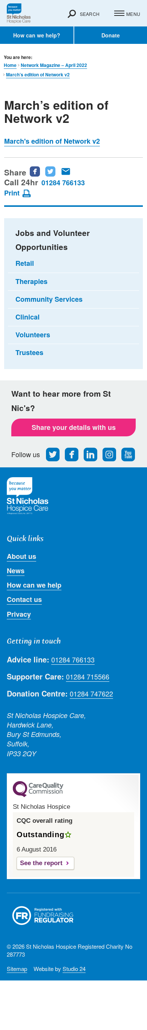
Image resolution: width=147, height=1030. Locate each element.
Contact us (24, 599)
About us (21, 556)
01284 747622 (91, 693)
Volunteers (32, 335)
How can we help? (36, 35)
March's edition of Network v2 (52, 141)
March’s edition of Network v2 (38, 74)
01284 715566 (87, 676)
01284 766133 (63, 183)
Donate (110, 35)
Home (10, 65)
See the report (41, 863)
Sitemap (17, 969)
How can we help (34, 585)
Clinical (27, 317)
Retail (24, 263)
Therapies (31, 281)
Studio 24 (74, 969)
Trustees (29, 352)
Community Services (49, 299)
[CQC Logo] (38, 795)
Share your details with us (74, 427)
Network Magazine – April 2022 (54, 65)
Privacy (19, 614)
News (15, 570)
